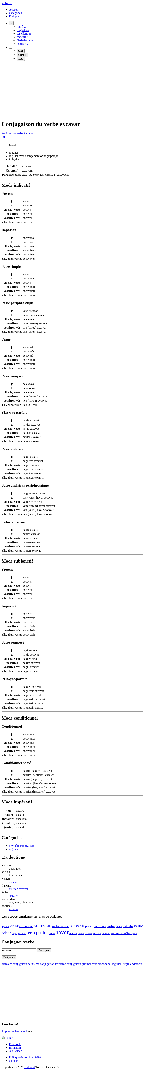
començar (26, 926)
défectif (137, 964)
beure (52, 933)
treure (81, 933)
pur (84, 964)
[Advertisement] (72, 90)
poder (42, 932)
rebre (103, 926)
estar (46, 925)
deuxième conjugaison (41, 964)
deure (119, 926)
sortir (126, 926)
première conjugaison (22, 845)
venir (80, 926)
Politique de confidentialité (25, 1057)
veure (138, 926)
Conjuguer (44, 950)
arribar (56, 926)
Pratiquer (14, 16)
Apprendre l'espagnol (14, 1031)
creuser (13, 888)
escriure (97, 933)
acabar (73, 933)
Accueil (13, 9)
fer (72, 925)
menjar (116, 933)
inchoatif (91, 964)
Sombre (22, 54)
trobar (97, 926)
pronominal (104, 964)
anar (14, 925)
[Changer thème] (10, 48)
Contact (13, 1060)
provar (22, 933)
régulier (13, 849)
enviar (65, 926)
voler (111, 926)
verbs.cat (7, 3)
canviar (106, 933)
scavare (13, 895)
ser (37, 925)
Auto (20, 58)
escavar (13, 909)
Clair (20, 50)
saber (6, 932)
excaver (23, 888)
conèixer (126, 933)
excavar (13, 882)
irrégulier (127, 964)
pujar (89, 926)
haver (62, 932)
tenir (31, 932)
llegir (14, 933)
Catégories (15, 13)
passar (88, 933)
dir (131, 926)
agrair (5, 926)
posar (134, 933)
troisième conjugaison (68, 964)
